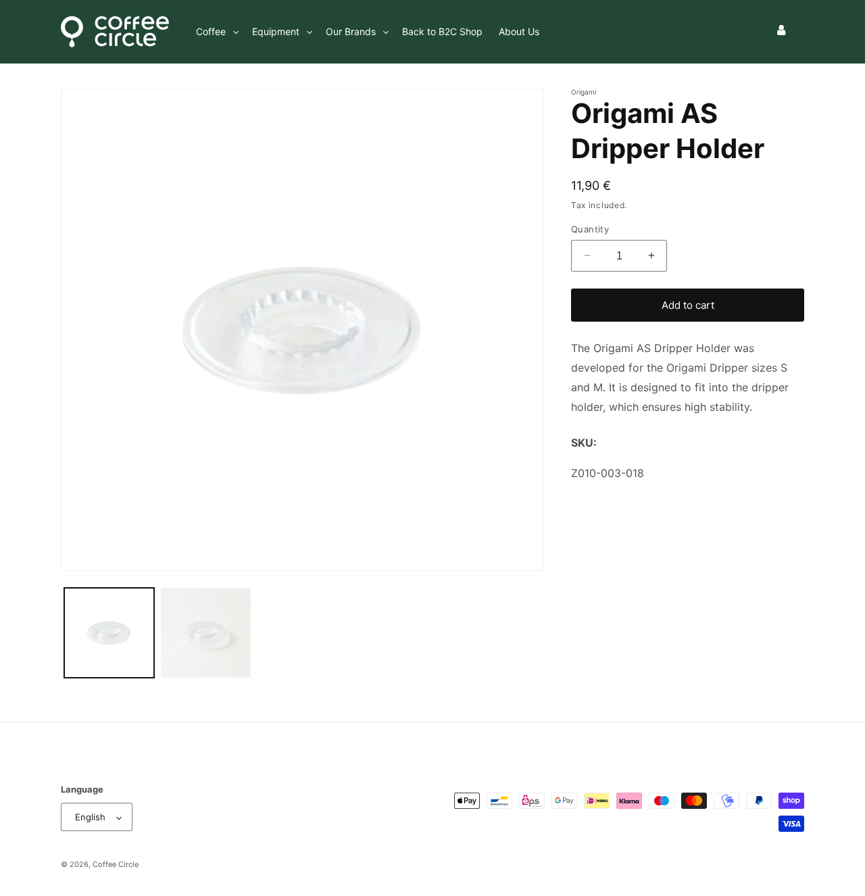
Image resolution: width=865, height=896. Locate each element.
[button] (216, 32)
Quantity (590, 228)
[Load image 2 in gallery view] (206, 633)
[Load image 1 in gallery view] (109, 633)
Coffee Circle (116, 865)
